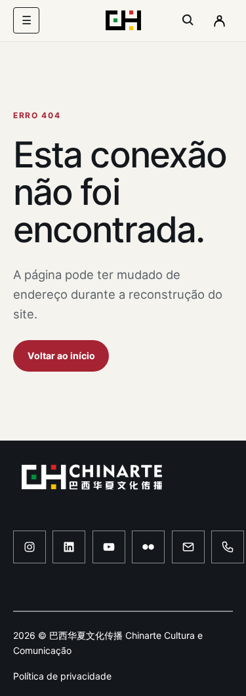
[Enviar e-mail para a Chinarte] (188, 547)
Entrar (219, 20)
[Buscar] (188, 20)
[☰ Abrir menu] (26, 20)
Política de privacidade (62, 676)
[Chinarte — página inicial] (123, 20)
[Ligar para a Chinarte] (227, 547)
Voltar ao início (61, 355)
